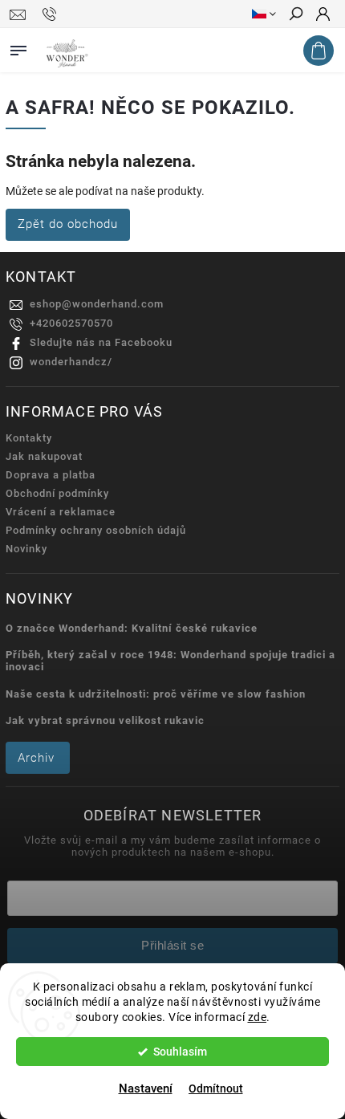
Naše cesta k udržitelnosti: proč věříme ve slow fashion (156, 694)
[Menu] (18, 47)
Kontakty (29, 438)
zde (257, 1017)
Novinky (26, 549)
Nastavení (145, 1088)
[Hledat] (295, 15)
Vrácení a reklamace (61, 512)
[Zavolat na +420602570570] (52, 14)
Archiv (36, 758)
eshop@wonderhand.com (97, 304)
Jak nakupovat (44, 456)
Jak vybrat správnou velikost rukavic (105, 720)
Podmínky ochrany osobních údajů (96, 530)
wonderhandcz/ (71, 362)
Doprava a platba (50, 475)
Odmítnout (216, 1088)
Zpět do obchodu (68, 224)
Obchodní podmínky (57, 493)
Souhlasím (180, 1051)
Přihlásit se (172, 945)
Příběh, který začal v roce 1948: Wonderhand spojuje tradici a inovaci (170, 661)
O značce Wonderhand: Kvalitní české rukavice (132, 628)
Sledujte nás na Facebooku (101, 342)
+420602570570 (71, 323)
